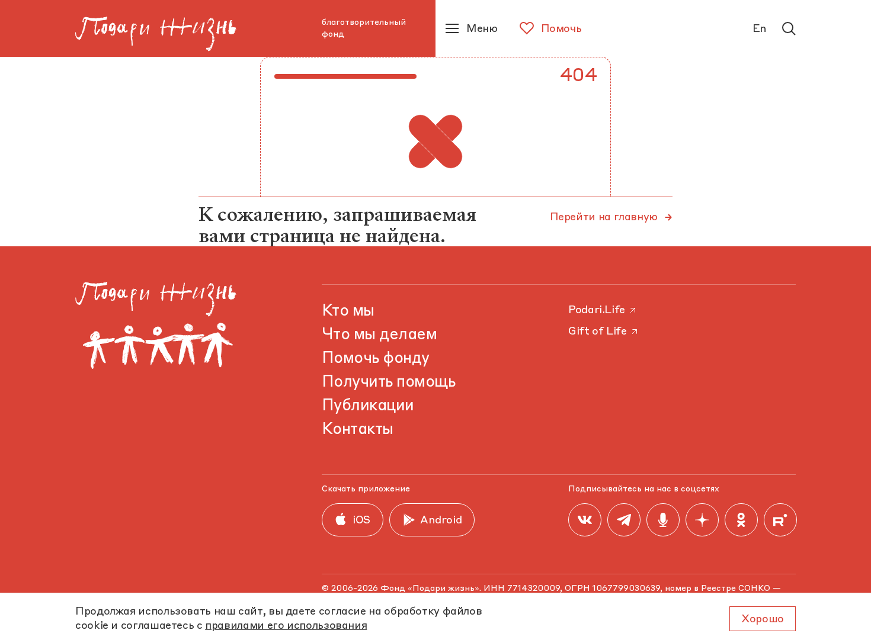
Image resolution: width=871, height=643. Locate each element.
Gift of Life (597, 331)
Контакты (357, 430)
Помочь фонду (376, 358)
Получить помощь (388, 382)
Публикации (368, 406)
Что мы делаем (379, 335)
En (759, 29)
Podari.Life (596, 310)
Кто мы (348, 311)
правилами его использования (286, 626)
